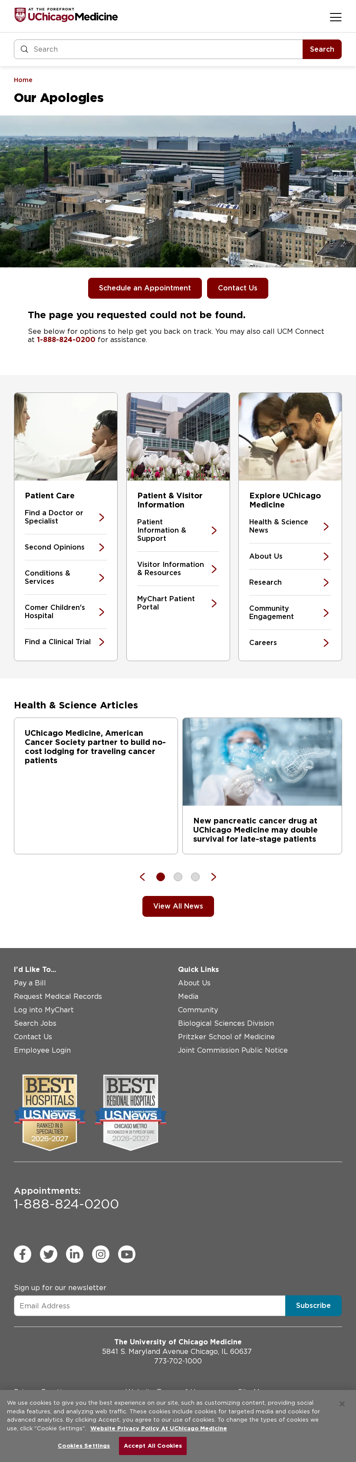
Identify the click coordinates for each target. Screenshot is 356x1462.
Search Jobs (35, 1023)
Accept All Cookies (153, 1445)
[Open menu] (336, 17)
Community (198, 1010)
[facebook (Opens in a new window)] (22, 1254)
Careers (263, 643)
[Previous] (146, 877)
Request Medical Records (58, 996)
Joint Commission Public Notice (233, 1050)
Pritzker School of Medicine (226, 1037)
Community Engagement (271, 612)
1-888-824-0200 (66, 340)
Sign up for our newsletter (60, 1288)
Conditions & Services (47, 577)
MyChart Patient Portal (166, 603)
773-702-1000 (178, 1361)
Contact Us (237, 288)
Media (188, 996)
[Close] (342, 1403)
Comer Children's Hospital (55, 611)
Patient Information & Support (161, 530)
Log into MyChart (44, 1010)
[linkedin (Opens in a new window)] (74, 1254)
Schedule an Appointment (145, 288)
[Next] (209, 877)
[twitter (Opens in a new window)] (48, 1254)
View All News (178, 906)
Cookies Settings (84, 1445)
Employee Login (42, 1050)
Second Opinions (55, 547)
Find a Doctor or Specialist (54, 517)
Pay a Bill (30, 983)
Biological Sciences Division (226, 1023)
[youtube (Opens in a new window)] (126, 1254)
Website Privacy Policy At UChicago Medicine (158, 1428)
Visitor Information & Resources (170, 568)
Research (265, 582)
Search (322, 49)
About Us (266, 556)
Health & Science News (278, 526)
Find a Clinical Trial (58, 642)
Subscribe (313, 1305)
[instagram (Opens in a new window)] (100, 1254)
